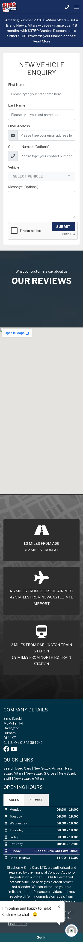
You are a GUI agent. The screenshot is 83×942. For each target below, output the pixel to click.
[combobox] (41, 176)
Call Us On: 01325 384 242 (23, 743)
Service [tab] (36, 800)
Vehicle (13, 167)
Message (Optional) (23, 187)
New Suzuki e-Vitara (29, 778)
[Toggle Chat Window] (71, 930)
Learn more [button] (17, 924)
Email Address (19, 126)
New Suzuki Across (48, 768)
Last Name (16, 105)
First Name (16, 85)
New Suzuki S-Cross (41, 773)
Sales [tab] (14, 800)
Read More (41, 41)
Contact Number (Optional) (28, 147)
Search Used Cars (17, 768)
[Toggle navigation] (76, 6)
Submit (63, 227)
